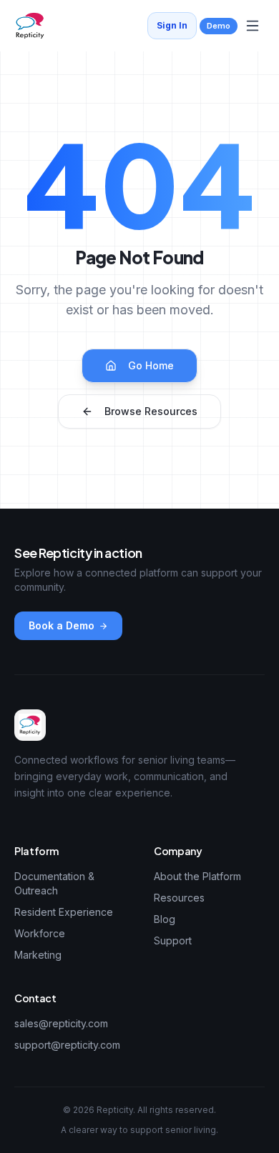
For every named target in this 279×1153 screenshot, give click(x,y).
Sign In (172, 25)
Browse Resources (150, 411)
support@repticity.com (67, 1045)
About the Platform (197, 876)
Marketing (38, 955)
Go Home (151, 365)
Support (173, 940)
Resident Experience (63, 912)
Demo (218, 26)
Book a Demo (61, 625)
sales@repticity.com (61, 1023)
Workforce (39, 933)
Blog (164, 919)
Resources (179, 898)
